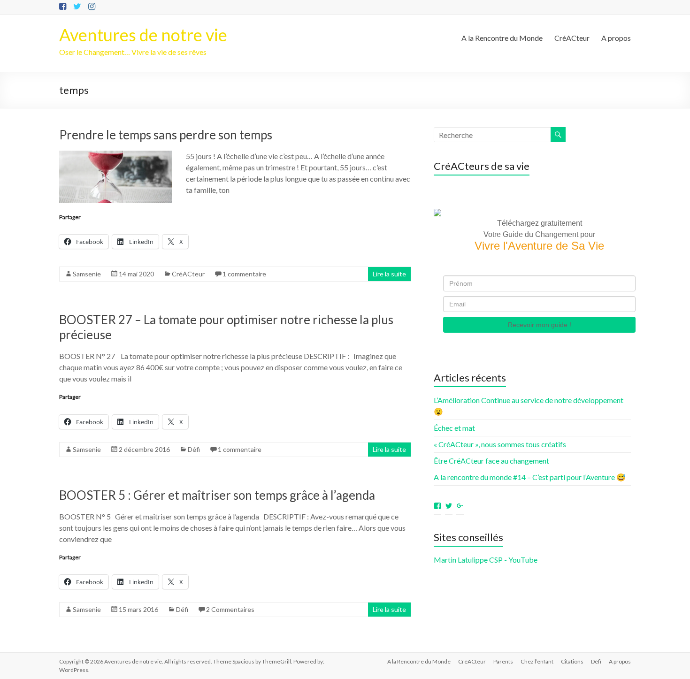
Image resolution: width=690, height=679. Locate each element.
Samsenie (87, 274)
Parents (503, 661)
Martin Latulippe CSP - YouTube (485, 559)
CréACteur (572, 37)
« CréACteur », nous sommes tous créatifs (500, 444)
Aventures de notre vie (143, 34)
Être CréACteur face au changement (491, 460)
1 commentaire (244, 274)
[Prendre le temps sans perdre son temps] (115, 155)
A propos (616, 37)
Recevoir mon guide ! (539, 324)
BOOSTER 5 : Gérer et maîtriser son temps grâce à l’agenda (217, 495)
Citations (572, 661)
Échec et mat (454, 427)
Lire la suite (389, 274)
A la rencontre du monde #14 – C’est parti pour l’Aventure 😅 (530, 477)
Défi (194, 449)
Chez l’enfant (537, 661)
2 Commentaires (230, 609)
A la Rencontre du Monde (502, 37)
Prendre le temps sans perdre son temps (165, 134)
